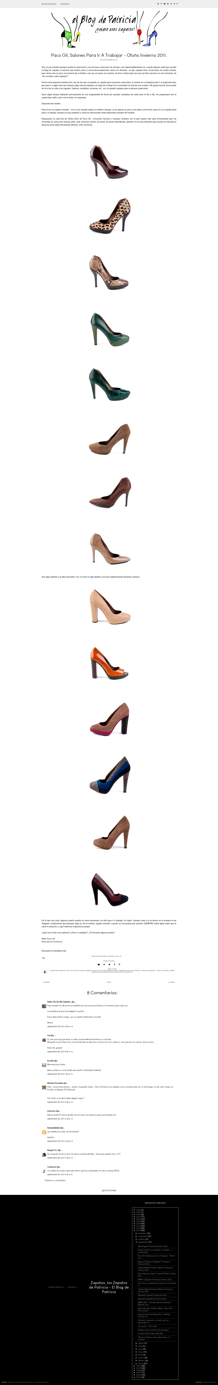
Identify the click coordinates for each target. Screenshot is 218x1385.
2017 (138, 1217)
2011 (138, 1230)
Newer (47, 982)
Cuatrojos (51, 1167)
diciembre (142, 1233)
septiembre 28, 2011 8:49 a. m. (60, 1051)
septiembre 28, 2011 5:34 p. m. (60, 1119)
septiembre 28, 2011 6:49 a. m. (60, 1026)
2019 (138, 1212)
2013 (138, 1226)
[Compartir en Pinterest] (119, 964)
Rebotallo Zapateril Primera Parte (152, 1299)
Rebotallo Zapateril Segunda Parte (152, 1295)
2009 (138, 1368)
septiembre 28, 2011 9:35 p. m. (60, 1158)
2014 (138, 1223)
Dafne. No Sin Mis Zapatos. (59, 1002)
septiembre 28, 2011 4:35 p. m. (60, 1102)
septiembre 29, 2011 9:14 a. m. (60, 1174)
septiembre (143, 1242)
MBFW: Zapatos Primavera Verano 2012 (155, 1279)
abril (140, 1355)
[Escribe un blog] (104, 964)
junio (140, 1349)
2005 (138, 1377)
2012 (138, 1228)
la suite (50, 1060)
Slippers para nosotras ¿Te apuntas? (153, 1330)
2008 (138, 1370)
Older (171, 982)
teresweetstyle (53, 1128)
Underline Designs (209, 1382)
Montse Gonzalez (55, 1083)
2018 (138, 1214)
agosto (141, 1343)
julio (140, 1346)
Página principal (49, 4)
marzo (141, 1358)
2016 (138, 1219)
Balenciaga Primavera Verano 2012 (152, 1246)
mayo (140, 1352)
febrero (141, 1360)
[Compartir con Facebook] (114, 964)
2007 (138, 1372)
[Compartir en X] (109, 964)
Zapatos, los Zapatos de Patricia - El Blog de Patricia (109, 1287)
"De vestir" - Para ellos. (147, 1326)
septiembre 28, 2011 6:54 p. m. (60, 1141)
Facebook (57, 942)
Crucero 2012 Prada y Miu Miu (150, 1333)
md (48, 1035)
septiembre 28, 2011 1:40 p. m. (60, 1074)
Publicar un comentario (55, 1180)
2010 (138, 1366)
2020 (138, 1210)
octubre (141, 1239)
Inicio (109, 982)
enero (141, 1363)
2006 (138, 1375)
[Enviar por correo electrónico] (98, 964)
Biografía (65, 4)
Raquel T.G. (52, 1150)
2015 (138, 1221)
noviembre (143, 1236)
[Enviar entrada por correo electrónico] (109, 958)
